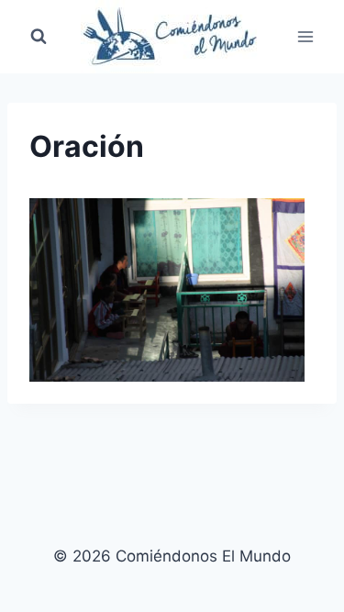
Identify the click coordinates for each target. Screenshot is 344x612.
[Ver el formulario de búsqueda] (38, 36)
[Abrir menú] (305, 36)
